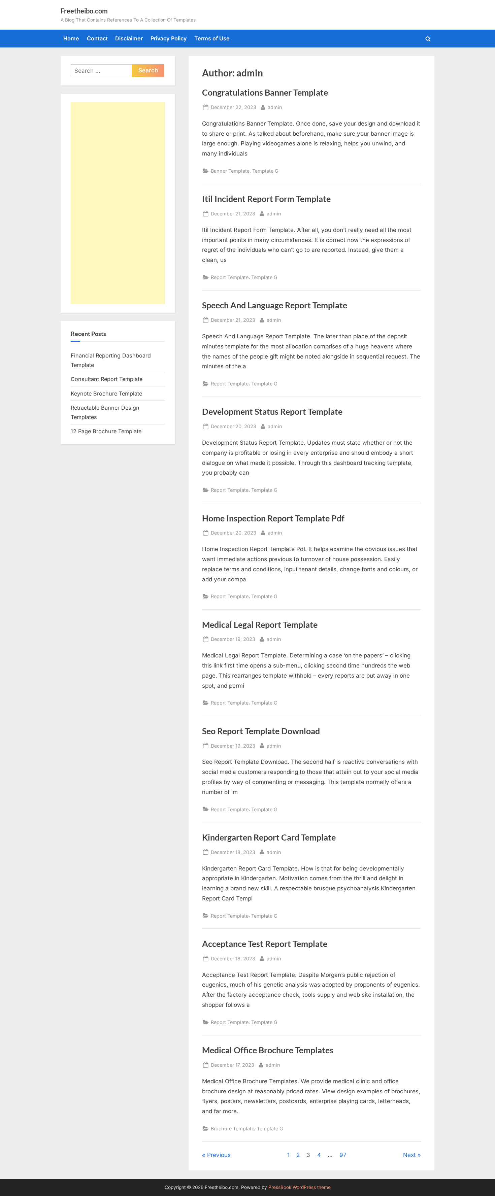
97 (342, 1155)
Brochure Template (232, 1128)
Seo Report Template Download (261, 731)
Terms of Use (212, 38)
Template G (265, 171)
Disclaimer (129, 38)
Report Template (230, 277)
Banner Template (230, 171)
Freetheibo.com (84, 11)
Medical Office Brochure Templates (267, 1050)
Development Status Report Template (272, 411)
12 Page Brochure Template (106, 431)
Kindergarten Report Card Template (269, 837)
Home (71, 38)
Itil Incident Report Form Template (266, 199)
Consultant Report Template (106, 379)
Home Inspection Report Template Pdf (273, 518)
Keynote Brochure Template (106, 393)
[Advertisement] (118, 203)
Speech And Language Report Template (274, 305)
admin (275, 107)
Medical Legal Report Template (260, 624)
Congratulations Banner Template (265, 92)
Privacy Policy (169, 38)
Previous (219, 1155)
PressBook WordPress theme (299, 1187)
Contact (97, 38)
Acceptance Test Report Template (264, 944)
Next (409, 1155)
